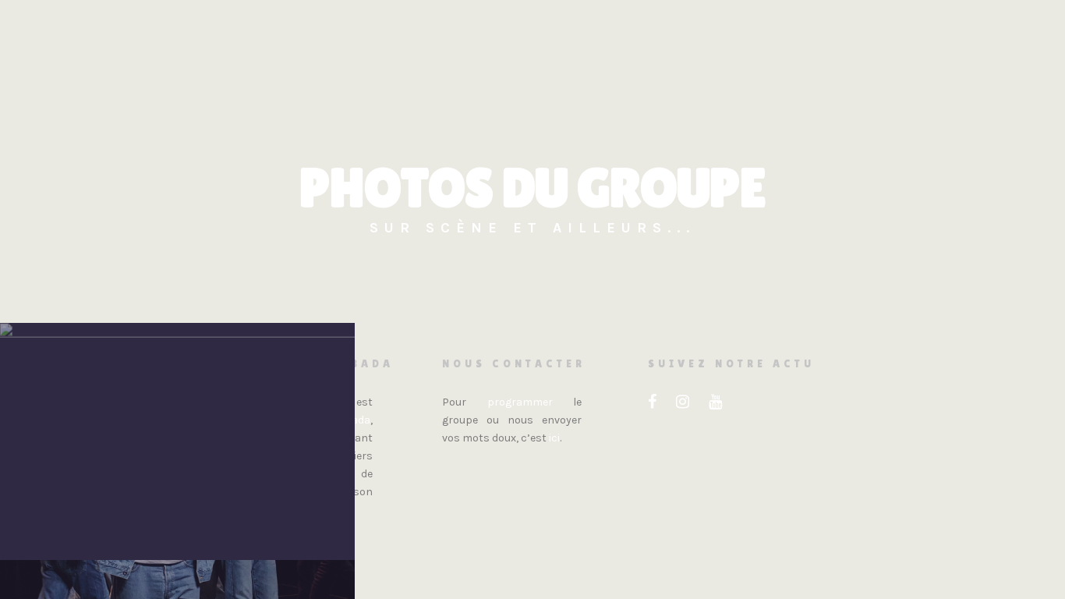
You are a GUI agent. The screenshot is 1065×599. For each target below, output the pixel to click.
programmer (520, 402)
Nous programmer (661, 105)
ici (554, 438)
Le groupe (378, 105)
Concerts (553, 105)
